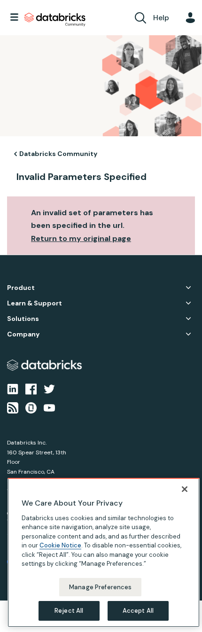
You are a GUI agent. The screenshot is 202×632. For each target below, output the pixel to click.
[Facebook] (31, 388)
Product (21, 288)
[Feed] (12, 407)
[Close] (184, 489)
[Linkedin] (12, 388)
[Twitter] (49, 388)
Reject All (68, 611)
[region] (104, 552)
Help (161, 18)
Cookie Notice (60, 545)
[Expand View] (188, 287)
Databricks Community (54, 19)
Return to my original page (81, 238)
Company (23, 334)
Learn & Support (34, 303)
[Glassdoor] (31, 407)
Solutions (23, 319)
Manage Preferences (100, 587)
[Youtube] (49, 407)
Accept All (138, 611)
